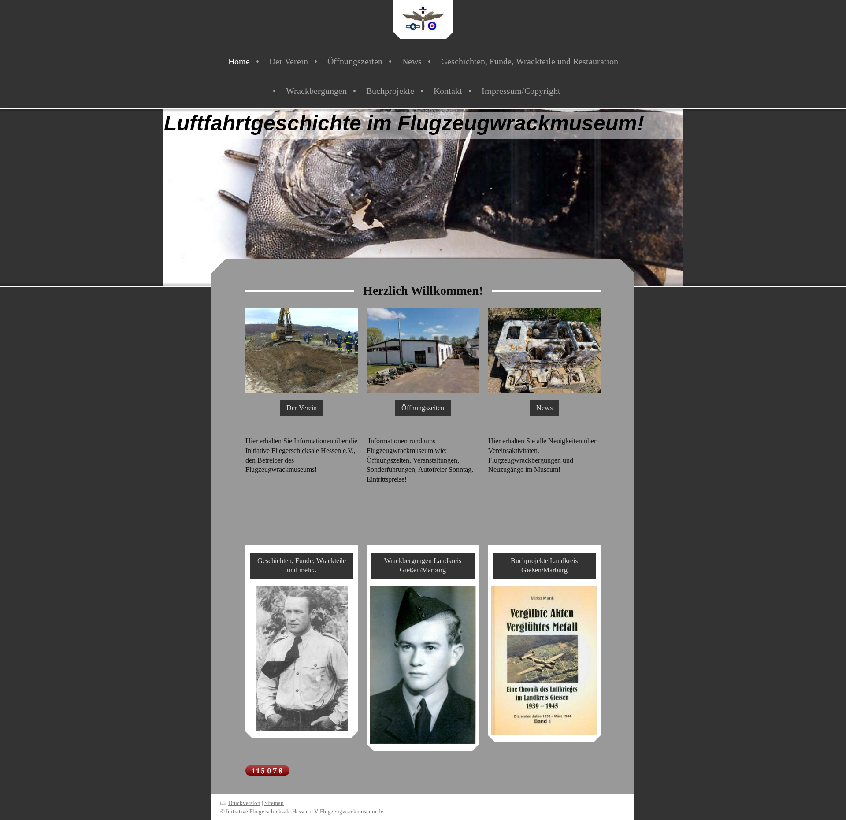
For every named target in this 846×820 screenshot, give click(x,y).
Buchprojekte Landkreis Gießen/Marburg (544, 565)
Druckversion (244, 803)
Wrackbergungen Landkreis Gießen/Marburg (422, 565)
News (544, 408)
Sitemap (274, 803)
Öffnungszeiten (422, 408)
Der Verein (301, 408)
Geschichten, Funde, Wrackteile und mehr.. (301, 565)
